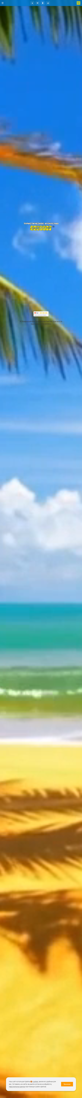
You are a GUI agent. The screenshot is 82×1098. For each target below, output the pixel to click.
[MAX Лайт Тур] (48, 3)
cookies (35, 1081)
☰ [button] (3, 3)
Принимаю (67, 1084)
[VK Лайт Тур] (37, 3)
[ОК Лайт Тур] (43, 3)
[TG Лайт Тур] (32, 3)
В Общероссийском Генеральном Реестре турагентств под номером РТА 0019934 (41, 322)
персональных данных (17, 1086)
